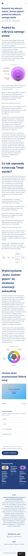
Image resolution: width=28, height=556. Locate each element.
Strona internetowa (7, 429)
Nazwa (5, 419)
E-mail (5, 424)
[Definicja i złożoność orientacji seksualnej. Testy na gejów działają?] (5, 468)
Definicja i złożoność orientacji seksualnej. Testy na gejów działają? (5, 476)
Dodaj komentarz (7, 434)
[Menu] (25, 3)
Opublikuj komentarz (10, 453)
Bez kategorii (16, 20)
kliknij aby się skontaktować (14, 536)
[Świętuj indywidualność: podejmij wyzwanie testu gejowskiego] (22, 468)
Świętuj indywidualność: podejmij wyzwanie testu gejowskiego (22, 476)
